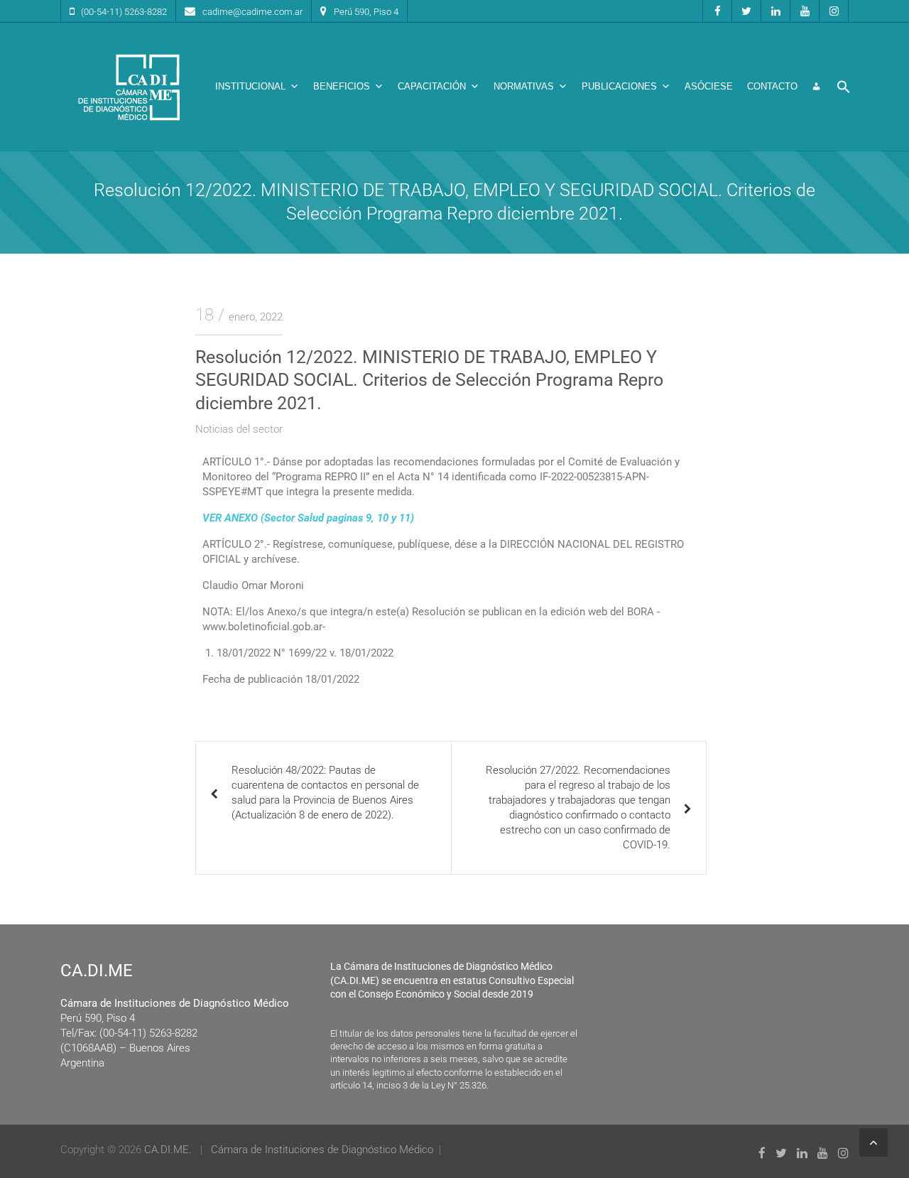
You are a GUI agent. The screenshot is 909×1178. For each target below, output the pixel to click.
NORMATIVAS (524, 86)
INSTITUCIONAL (250, 86)
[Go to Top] (873, 1142)
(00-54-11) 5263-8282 (124, 11)
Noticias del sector (239, 429)
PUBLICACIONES (619, 86)
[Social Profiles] (717, 11)
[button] (843, 86)
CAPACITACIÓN (432, 86)
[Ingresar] (816, 87)
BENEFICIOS (341, 86)
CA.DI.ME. (168, 1149)
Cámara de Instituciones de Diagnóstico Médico (322, 1149)
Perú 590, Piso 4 (366, 11)
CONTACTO (772, 86)
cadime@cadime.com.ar (252, 11)
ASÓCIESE (709, 86)
